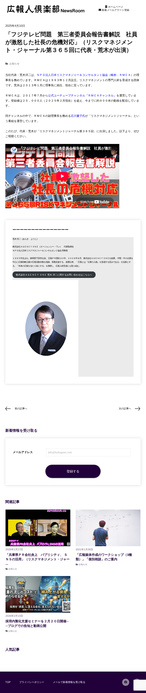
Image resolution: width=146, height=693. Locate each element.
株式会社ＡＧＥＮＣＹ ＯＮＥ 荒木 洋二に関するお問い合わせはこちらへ (54, 274)
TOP (8, 682)
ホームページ (115, 6)
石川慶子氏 (78, 115)
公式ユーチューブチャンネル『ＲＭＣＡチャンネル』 (82, 95)
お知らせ (14, 63)
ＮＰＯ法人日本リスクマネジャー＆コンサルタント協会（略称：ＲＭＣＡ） (85, 74)
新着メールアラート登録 (115, 10)
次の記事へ (125, 408)
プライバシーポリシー (31, 682)
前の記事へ (21, 408)
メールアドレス (23, 452)
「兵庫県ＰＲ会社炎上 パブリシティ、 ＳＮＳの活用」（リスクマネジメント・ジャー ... (38, 559)
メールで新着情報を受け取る (69, 682)
